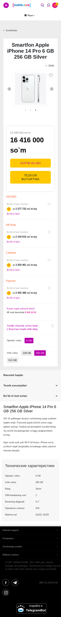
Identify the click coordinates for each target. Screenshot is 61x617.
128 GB (27, 353)
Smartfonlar (11, 30)
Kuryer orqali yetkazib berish (21, 308)
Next (51, 89)
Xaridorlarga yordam (12, 546)
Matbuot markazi (11, 554)
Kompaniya (8, 538)
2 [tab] (30, 110)
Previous (9, 89)
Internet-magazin (11, 530)
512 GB (12, 360)
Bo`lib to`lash (13, 214)
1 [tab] (25, 110)
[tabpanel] (30, 89)
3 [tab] (35, 110)
